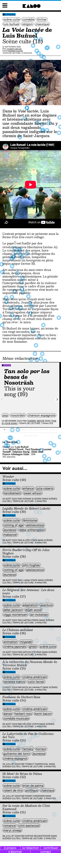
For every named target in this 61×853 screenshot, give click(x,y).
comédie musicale (16, 718)
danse (7, 713)
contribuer (50, 848)
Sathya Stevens (31, 652)
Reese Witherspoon (32, 530)
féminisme (29, 520)
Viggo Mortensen (15, 614)
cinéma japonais (14, 646)
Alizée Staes (29, 540)
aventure (46, 605)
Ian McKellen (39, 614)
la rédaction (30, 848)
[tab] (4, 429)
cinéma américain (34, 677)
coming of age (13, 525)
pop (5, 415)
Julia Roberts (45, 488)
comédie (28, 19)
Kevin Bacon (43, 713)
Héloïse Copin (30, 724)
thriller (42, 19)
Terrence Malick (14, 681)
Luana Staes (29, 580)
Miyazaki (26, 641)
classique (42, 24)
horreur (41, 749)
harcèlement (12, 493)
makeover (10, 534)
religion (27, 24)
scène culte (11, 19)
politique (31, 790)
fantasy (27, 749)
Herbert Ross (23, 713)
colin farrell (36, 681)
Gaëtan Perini (30, 620)
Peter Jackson (12, 610)
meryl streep (12, 830)
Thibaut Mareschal (36, 764)
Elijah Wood (33, 610)
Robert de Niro (13, 790)
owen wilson (33, 493)
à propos (10, 848)
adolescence (35, 525)
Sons (7, 365)
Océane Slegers (31, 498)
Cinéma (10, 14)
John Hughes (31, 565)
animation (10, 641)
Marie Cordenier (35, 796)
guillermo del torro (16, 753)
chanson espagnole (41, 415)
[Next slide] (57, 399)
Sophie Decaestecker (37, 836)
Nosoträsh (18, 415)
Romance (9, 825)
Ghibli (33, 646)
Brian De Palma (32, 785)
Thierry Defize (14, 49)
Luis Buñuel (11, 24)
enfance (28, 488)
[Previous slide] (2, 399)
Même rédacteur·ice (20, 358)
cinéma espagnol (15, 758)
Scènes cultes (15, 51)
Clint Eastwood (28, 825)
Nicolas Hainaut (32, 687)
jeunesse (9, 530)
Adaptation (30, 605)
